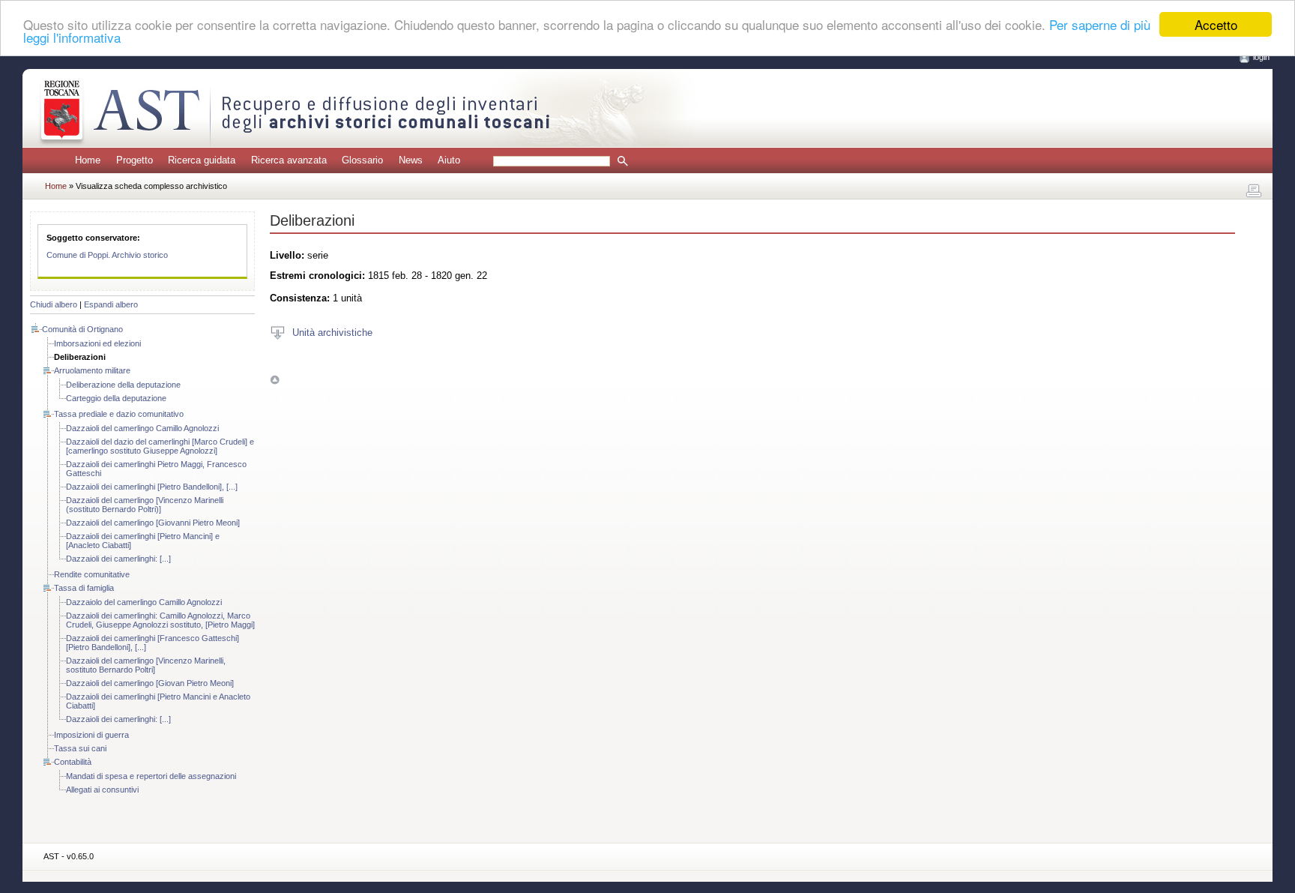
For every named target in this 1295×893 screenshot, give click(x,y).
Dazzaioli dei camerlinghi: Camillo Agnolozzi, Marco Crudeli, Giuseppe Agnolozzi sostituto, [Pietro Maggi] (160, 620)
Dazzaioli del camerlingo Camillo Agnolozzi (142, 428)
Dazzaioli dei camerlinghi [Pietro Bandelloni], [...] (152, 486)
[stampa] (1253, 191)
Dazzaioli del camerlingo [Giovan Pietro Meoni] (150, 683)
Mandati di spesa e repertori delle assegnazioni (151, 776)
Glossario (362, 160)
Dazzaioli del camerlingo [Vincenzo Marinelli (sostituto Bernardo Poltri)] (144, 505)
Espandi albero (111, 304)
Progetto (134, 160)
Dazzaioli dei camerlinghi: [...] (118, 558)
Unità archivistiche (332, 331)
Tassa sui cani (80, 748)
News (411, 160)
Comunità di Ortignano (82, 329)
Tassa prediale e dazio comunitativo (119, 413)
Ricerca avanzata (289, 160)
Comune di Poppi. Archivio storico (107, 254)
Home (87, 160)
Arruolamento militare (92, 370)
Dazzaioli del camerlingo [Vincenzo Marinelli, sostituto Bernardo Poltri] (146, 665)
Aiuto (449, 160)
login (1261, 56)
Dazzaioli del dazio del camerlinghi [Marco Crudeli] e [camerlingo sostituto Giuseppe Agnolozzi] (160, 446)
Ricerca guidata (201, 160)
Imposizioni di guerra (91, 734)
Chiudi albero (53, 304)
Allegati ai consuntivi (102, 789)
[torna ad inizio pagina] (275, 379)
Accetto (1216, 24)
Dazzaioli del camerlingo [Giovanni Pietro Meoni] (153, 522)
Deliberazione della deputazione (123, 384)
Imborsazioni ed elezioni (97, 343)
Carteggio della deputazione (116, 398)
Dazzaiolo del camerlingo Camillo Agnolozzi (144, 602)
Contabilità (72, 761)
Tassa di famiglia (84, 587)
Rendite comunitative (92, 574)
